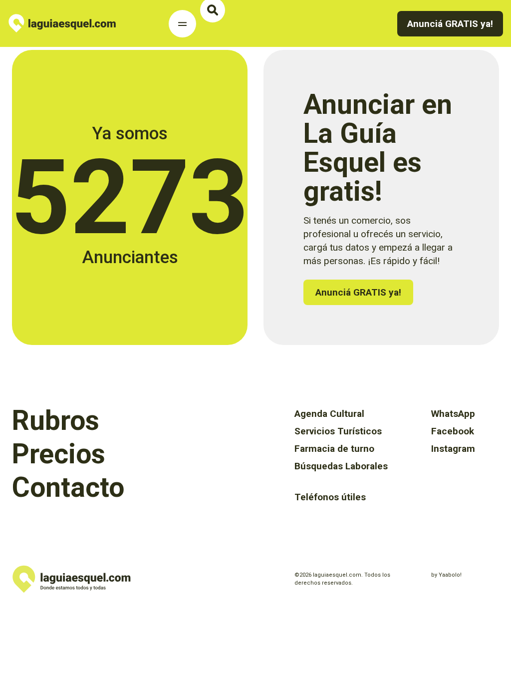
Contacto (68, 487)
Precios (58, 453)
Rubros (55, 420)
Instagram (453, 448)
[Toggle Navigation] (182, 23)
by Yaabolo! (446, 575)
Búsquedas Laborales (341, 466)
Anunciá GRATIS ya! (358, 292)
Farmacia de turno (334, 448)
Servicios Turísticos (338, 431)
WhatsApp (453, 413)
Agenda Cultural (329, 413)
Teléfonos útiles (330, 497)
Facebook (452, 431)
